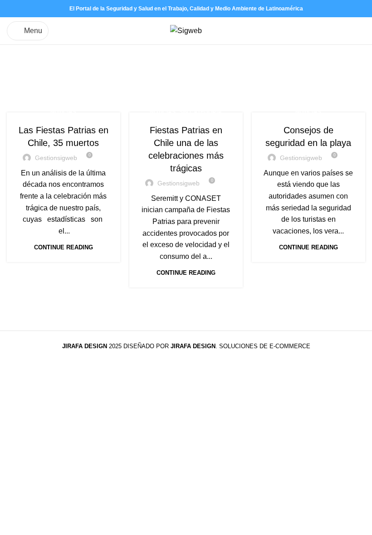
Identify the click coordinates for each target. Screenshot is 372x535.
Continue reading (63, 247)
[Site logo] (186, 30)
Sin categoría (200, 112)
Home (16, 81)
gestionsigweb (56, 157)
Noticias (63, 112)
